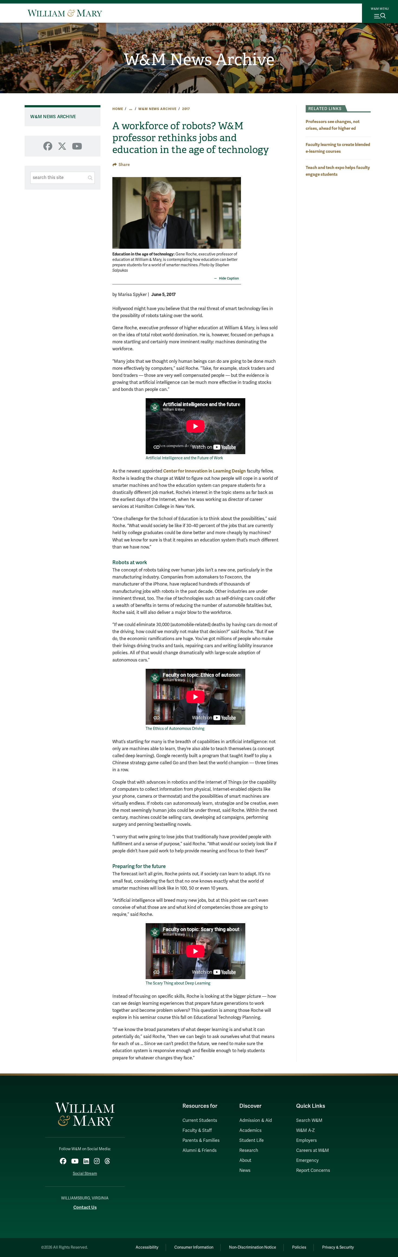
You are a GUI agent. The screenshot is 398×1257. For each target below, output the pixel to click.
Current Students (199, 1120)
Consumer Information (193, 1247)
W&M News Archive (199, 59)
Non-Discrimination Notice (252, 1247)
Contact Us (85, 1207)
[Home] (65, 13)
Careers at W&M (312, 1150)
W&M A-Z (305, 1130)
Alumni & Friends (199, 1150)
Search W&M (309, 1120)
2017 (186, 109)
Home (117, 109)
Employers (306, 1140)
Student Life (251, 1140)
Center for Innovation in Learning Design (204, 471)
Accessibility (147, 1247)
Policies (299, 1247)
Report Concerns (313, 1170)
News (244, 1170)
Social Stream (85, 1173)
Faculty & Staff (197, 1130)
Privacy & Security (338, 1247)
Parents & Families (201, 1140)
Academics (250, 1130)
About (245, 1160)
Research (248, 1150)
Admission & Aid (255, 1120)
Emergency (307, 1160)
